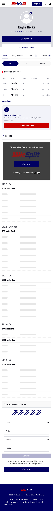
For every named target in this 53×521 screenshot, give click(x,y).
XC (26, 63)
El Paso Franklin (16, 31)
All (10, 63)
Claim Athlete (26, 39)
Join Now (26, 469)
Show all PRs (6, 101)
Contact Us (14, 499)
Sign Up (37, 4)
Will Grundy (40, 495)
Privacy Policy (26, 499)
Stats (4, 55)
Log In (37, 173)
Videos (31, 55)
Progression (17, 55)
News (46, 55)
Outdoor (42, 63)
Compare (26, 456)
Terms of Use (38, 499)
